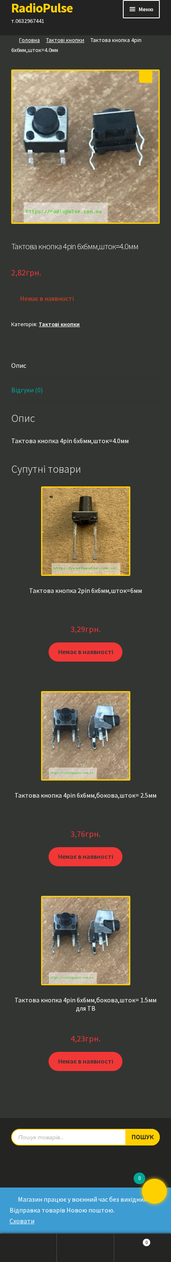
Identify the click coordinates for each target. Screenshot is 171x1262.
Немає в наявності (85, 651)
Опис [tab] (18, 365)
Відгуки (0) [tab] (27, 390)
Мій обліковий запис (28, 1248)
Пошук (85, 1248)
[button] (145, 76)
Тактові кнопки (65, 40)
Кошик (131, 1240)
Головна (29, 40)
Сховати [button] (22, 1221)
